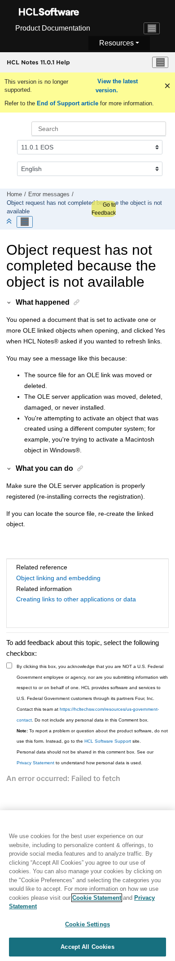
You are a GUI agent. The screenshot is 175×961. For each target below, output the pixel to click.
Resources (116, 43)
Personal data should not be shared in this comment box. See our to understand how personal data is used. (85, 757)
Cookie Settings (87, 924)
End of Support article (67, 103)
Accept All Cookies (87, 946)
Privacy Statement (35, 762)
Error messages (49, 194)
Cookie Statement (96, 897)
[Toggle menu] (160, 62)
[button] (9, 302)
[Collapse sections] (10, 222)
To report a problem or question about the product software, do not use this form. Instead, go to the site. (92, 736)
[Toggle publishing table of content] (25, 222)
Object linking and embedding (58, 578)
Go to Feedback (104, 209)
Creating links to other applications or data (76, 599)
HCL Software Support (107, 741)
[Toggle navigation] (152, 28)
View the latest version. (117, 86)
